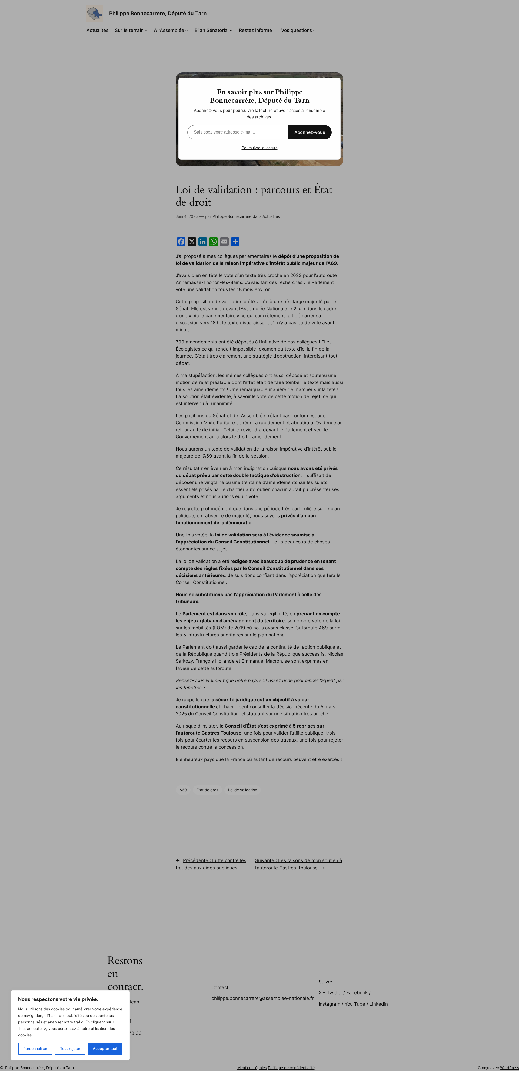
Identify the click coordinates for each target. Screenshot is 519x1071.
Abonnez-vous (309, 132)
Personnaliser (35, 1048)
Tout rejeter (70, 1048)
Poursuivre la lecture (260, 147)
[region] (70, 1025)
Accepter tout (105, 1048)
